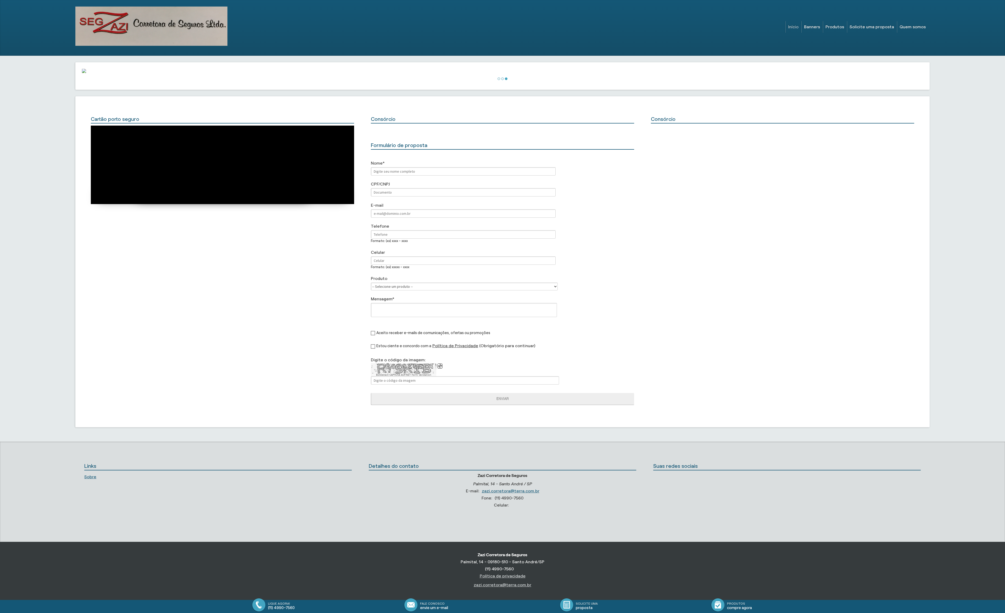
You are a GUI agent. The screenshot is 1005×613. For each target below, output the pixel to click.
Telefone (380, 226)
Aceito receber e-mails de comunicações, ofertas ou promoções (433, 333)
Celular (378, 252)
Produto (379, 278)
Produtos (834, 27)
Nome (377, 163)
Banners (812, 27)
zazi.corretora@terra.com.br (510, 491)
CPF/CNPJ (380, 184)
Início (793, 27)
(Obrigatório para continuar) (483, 346)
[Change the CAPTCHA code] (440, 366)
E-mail (377, 205)
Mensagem (381, 299)
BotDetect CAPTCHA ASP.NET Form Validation (403, 375)
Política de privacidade (503, 576)
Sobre (90, 477)
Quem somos (913, 27)
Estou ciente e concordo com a (403, 346)
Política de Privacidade (455, 346)
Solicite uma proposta (872, 27)
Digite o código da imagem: (398, 360)
